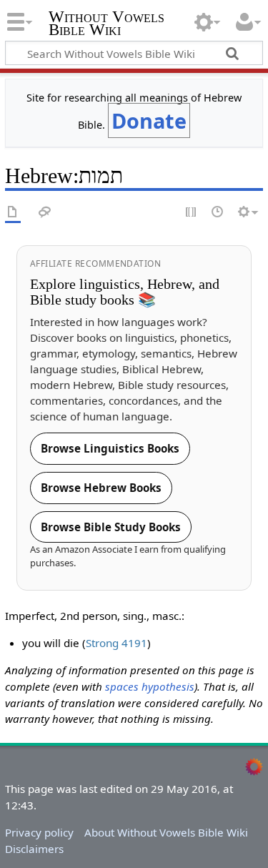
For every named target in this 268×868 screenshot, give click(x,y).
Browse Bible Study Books (111, 527)
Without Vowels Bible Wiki (106, 25)
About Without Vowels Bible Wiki (166, 832)
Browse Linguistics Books (110, 448)
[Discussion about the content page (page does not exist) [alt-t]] (45, 212)
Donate (149, 120)
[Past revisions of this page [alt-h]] (218, 212)
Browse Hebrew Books (101, 487)
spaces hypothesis (149, 686)
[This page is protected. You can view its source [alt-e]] (191, 212)
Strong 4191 (116, 643)
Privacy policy (39, 832)
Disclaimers (34, 849)
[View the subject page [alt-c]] (13, 212)
